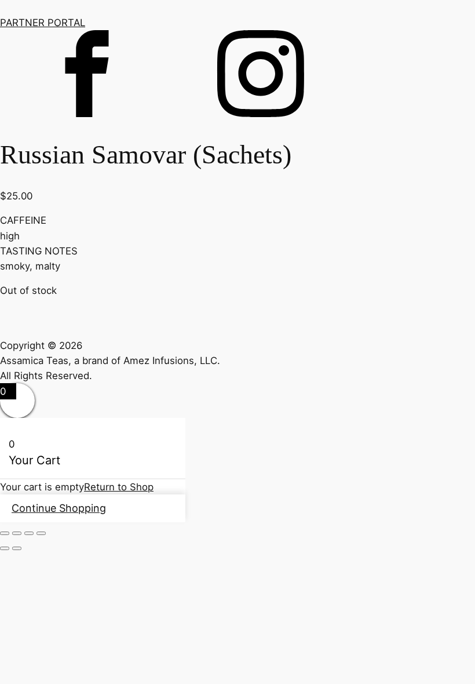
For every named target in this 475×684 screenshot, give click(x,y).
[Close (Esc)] (41, 533)
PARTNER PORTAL (42, 22)
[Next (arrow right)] (16, 548)
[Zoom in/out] (4, 533)
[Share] (29, 533)
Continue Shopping (59, 508)
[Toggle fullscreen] (16, 533)
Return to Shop (119, 487)
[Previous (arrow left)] (4, 548)
